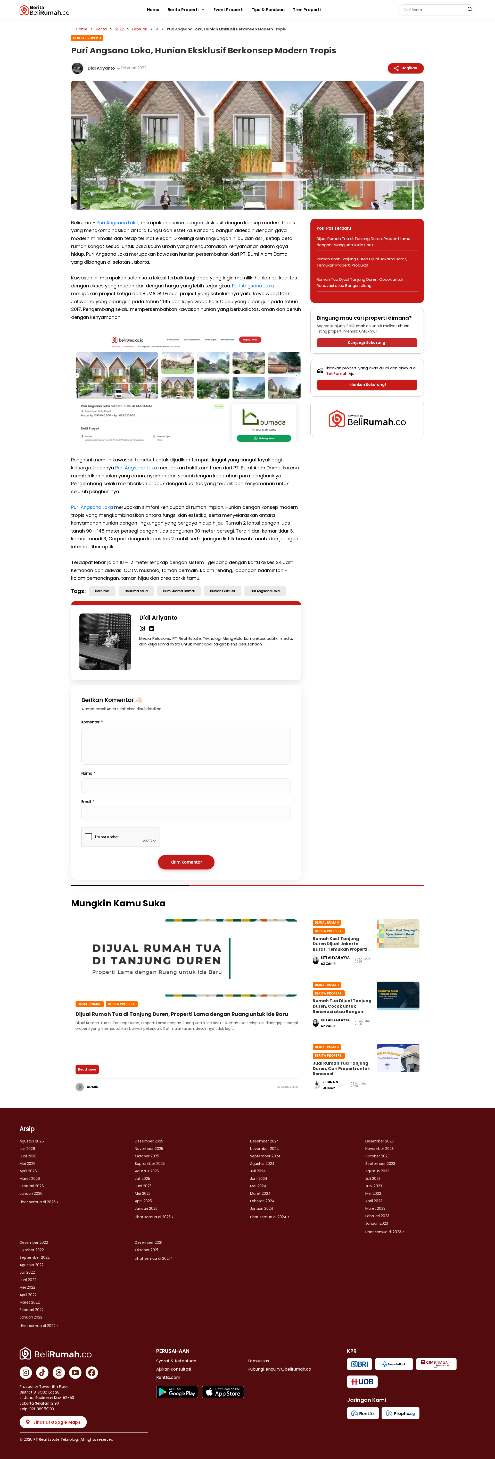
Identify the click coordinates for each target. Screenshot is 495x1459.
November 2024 (264, 1148)
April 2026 (28, 1171)
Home (153, 10)
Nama (88, 773)
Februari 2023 (377, 1215)
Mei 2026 (28, 1163)
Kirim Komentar (186, 862)
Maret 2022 (30, 1302)
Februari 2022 (32, 1309)
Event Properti (228, 10)
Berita (101, 29)
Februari (139, 29)
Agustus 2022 (32, 1264)
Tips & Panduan (268, 10)
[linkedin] (151, 628)
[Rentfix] (363, 1413)
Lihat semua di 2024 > (270, 1217)
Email (87, 801)
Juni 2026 (28, 1156)
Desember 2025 (149, 1141)
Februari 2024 (262, 1201)
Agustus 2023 (377, 1171)
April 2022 (28, 1294)
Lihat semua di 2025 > (154, 1217)
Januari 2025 (146, 1208)
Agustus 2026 (32, 1141)
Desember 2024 (264, 1141)
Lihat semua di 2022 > (39, 1325)
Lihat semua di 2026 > (39, 1202)
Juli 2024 (258, 1171)
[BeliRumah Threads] (59, 1372)
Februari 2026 (32, 1186)
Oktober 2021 (146, 1250)
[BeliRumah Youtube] (75, 1372)
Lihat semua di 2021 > (154, 1258)
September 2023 (380, 1163)
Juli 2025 (142, 1178)
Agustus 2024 (262, 1163)
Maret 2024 (260, 1193)
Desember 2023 (379, 1141)
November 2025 (149, 1148)
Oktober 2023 (377, 1156)
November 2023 (379, 1148)
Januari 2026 (31, 1193)
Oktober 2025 (147, 1156)
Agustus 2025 (147, 1171)
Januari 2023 (376, 1223)
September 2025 (150, 1163)
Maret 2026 (30, 1178)
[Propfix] (400, 1413)
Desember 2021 (148, 1242)
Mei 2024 (258, 1186)
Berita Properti (183, 10)
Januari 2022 (31, 1317)
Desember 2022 (34, 1242)
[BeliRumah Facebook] (92, 1372)
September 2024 (265, 1156)
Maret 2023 (375, 1208)
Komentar (92, 722)
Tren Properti (307, 10)
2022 (119, 29)
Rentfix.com (168, 1377)
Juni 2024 (258, 1178)
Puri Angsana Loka (117, 222)
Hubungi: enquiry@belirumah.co (279, 1369)
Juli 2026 (27, 1148)
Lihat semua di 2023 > (384, 1231)
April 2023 (373, 1201)
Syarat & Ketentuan (176, 1361)
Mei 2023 (373, 1193)
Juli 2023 (373, 1178)
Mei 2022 (27, 1287)
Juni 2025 (143, 1186)
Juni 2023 (373, 1186)
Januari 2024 (261, 1208)
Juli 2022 (27, 1272)
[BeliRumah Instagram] (26, 1372)
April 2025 (143, 1201)
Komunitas (258, 1361)
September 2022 (35, 1257)
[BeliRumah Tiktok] (42, 1372)
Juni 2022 (28, 1279)
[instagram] (142, 628)
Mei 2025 (143, 1193)
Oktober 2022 (32, 1250)
